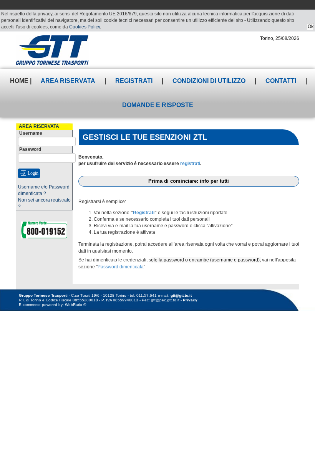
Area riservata (68, 81)
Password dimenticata (121, 266)
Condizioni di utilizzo (208, 81)
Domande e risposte (157, 105)
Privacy (190, 300)
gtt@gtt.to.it (181, 295)
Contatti (280, 81)
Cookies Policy (84, 27)
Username (30, 133)
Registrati (134, 81)
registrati (190, 163)
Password (30, 149)
